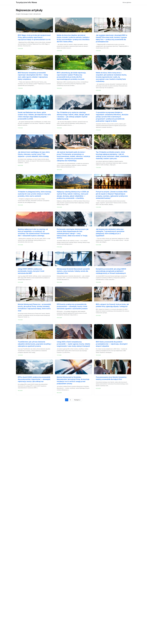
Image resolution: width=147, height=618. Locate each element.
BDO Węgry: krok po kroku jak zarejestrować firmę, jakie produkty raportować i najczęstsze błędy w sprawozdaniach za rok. (34, 37)
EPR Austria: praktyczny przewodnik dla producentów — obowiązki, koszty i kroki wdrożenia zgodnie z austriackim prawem (72, 306)
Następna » (77, 400)
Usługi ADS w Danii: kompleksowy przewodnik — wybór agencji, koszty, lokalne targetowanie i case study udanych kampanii (73, 344)
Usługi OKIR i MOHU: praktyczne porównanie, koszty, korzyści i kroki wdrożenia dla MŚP (31, 271)
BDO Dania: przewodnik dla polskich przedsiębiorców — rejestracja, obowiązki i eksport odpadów (112, 344)
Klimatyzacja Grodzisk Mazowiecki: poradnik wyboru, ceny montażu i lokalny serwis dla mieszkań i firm (73, 271)
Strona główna (127, 2)
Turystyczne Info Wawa (26, 2)
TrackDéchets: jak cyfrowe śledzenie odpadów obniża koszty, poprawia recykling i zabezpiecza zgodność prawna (34, 344)
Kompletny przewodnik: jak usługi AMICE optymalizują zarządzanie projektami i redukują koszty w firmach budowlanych (111, 271)
